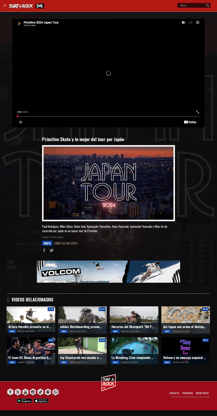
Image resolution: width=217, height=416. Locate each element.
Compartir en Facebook (44, 251)
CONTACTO (174, 393)
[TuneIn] (48, 392)
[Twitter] (18, 392)
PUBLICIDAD (187, 393)
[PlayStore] (24, 400)
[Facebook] (10, 392)
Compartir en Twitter (52, 251)
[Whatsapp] (55, 392)
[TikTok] (40, 392)
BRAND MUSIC (202, 393)
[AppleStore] (41, 400)
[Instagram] (33, 392)
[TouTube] (25, 392)
